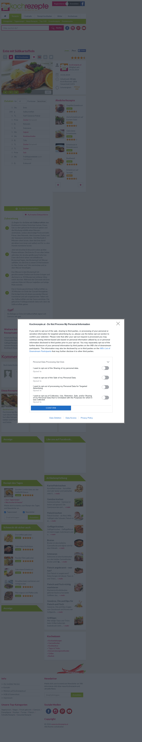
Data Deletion (55, 418)
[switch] (105, 368)
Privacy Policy (87, 418)
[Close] (119, 324)
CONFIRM (51, 408)
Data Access (71, 418)
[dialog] (71, 371)
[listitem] (71, 362)
